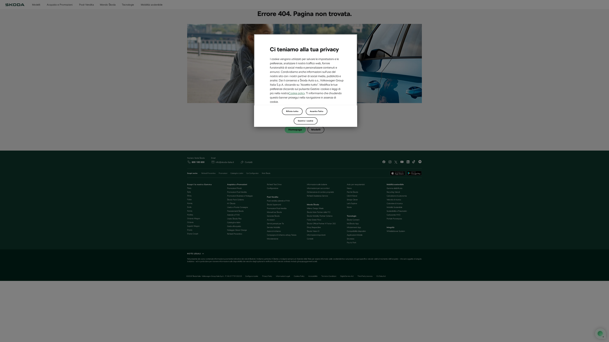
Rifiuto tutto (292, 111)
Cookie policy (297, 93)
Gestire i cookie (305, 121)
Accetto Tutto (316, 111)
